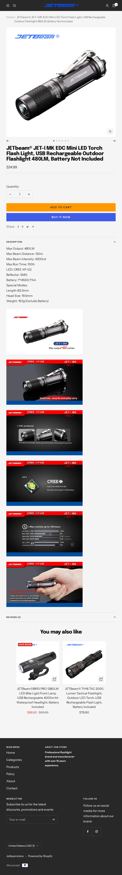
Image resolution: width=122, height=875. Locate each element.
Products (12, 767)
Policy (10, 774)
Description (14, 242)
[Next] (114, 141)
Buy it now (61, 217)
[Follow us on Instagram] (96, 831)
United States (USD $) (21, 845)
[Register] (53, 819)
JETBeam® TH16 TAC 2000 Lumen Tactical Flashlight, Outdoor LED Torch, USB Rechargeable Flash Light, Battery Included (84, 698)
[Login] (107, 5)
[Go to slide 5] (65, 140)
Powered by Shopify (40, 856)
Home (10, 17)
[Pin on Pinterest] (22, 227)
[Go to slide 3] (59, 140)
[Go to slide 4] (62, 140)
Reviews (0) (13, 617)
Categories (14, 760)
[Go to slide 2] (56, 140)
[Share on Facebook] (18, 227)
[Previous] (7, 141)
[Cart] (114, 5)
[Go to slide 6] (68, 140)
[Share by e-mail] (33, 227)
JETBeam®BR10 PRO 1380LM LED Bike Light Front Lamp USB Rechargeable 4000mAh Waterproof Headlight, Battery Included (38, 698)
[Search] (14, 5)
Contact (11, 788)
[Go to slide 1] (53, 140)
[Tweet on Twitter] (27, 227)
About (10, 781)
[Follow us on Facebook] (87, 831)
